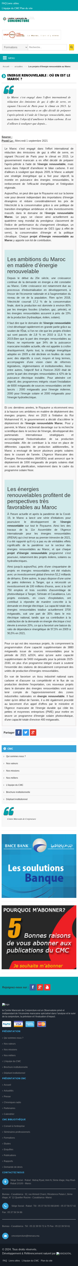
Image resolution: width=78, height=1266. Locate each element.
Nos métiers (12, 778)
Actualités (8, 1090)
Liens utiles (14, 1260)
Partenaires (9, 1108)
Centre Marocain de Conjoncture (21, 818)
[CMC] (22, 20)
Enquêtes (8, 1149)
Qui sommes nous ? (16, 756)
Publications (10, 1155)
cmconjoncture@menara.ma (25, 1236)
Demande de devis (13, 1167)
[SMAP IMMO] (39, 36)
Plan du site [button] (26, 8)
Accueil (6, 66)
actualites (19, 66)
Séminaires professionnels (17, 1132)
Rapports (8, 1161)
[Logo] (5, 1004)
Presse (7, 1096)
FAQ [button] (4, 3)
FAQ (5, 1260)
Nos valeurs (12, 763)
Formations (9, 1138)
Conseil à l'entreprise (14, 1126)
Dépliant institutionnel (17, 799)
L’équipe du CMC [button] (11, 8)
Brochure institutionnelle (18, 792)
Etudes (7, 1143)
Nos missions (12, 770)
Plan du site (46, 1260)
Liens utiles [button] (13, 3)
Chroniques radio (12, 1102)
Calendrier (9, 1114)
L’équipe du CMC (14, 785)
